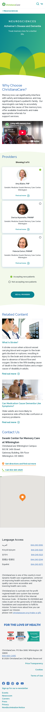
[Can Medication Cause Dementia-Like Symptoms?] (22, 390)
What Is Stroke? (10, 342)
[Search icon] (37, 4)
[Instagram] (8, 683)
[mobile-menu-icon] (41, 4)
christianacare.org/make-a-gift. (27, 613)
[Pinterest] (12, 683)
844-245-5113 (37, 555)
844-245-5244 (37, 559)
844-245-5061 (37, 545)
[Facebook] (3, 683)
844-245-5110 (37, 550)
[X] (17, 683)
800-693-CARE (9, 656)
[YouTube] (22, 683)
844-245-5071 (37, 564)
